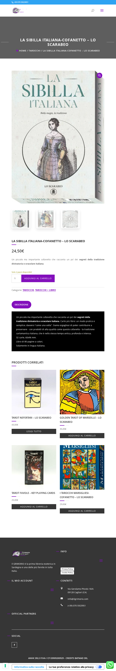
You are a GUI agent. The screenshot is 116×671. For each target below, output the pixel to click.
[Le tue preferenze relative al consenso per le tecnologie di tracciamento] (5, 666)
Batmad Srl (81, 658)
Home (22, 50)
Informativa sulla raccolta (29, 666)
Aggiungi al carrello (38, 278)
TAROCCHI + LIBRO (45, 290)
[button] (99, 75)
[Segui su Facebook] (14, 645)
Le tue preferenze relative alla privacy (71, 666)
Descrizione (21, 304)
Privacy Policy (67, 569)
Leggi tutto (33, 431)
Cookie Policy (67, 573)
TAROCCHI (34, 50)
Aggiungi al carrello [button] (82, 435)
